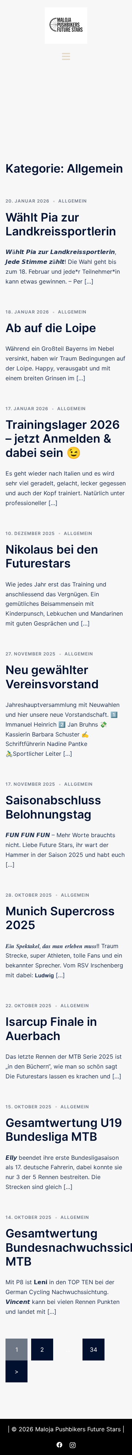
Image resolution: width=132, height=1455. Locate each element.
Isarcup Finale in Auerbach (51, 1029)
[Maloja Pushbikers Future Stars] (66, 24)
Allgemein (72, 201)
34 (93, 1349)
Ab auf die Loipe (51, 328)
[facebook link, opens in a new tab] (59, 1444)
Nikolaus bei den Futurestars (52, 556)
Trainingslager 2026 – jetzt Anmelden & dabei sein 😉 (63, 438)
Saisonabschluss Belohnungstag (53, 807)
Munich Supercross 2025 (60, 918)
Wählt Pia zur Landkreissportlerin (61, 224)
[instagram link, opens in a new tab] (73, 1444)
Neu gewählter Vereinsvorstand (52, 677)
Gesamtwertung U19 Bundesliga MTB (64, 1130)
